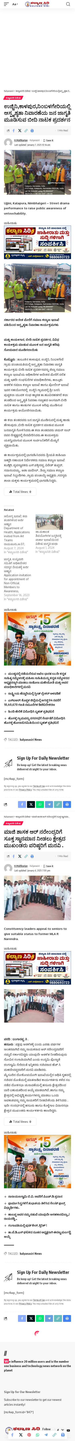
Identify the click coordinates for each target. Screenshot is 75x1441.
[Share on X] (20, 130)
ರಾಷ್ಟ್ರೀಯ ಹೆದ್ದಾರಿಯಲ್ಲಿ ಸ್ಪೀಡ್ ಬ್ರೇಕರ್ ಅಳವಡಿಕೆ (34, 693)
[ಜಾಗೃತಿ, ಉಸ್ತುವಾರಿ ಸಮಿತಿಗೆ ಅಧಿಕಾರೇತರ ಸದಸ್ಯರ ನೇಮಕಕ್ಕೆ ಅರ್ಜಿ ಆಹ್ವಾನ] (20, 579)
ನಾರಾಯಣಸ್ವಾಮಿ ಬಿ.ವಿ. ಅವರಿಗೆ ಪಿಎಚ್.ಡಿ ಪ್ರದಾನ (35, 1196)
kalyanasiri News (31, 739)
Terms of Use (39, 786)
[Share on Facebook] (13, 130)
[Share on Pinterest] (29, 1435)
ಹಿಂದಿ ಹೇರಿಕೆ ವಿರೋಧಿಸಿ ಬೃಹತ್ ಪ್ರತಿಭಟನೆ (31, 711)
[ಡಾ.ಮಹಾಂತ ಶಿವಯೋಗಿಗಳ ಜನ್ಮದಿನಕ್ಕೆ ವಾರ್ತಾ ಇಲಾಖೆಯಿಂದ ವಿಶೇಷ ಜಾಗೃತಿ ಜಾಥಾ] (49, 522)
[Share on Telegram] (46, 1435)
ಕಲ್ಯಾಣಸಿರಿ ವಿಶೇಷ (13, 98)
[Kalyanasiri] (37, 4)
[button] (7, 4)
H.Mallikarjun (21, 140)
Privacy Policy (25, 789)
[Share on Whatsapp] (37, 1435)
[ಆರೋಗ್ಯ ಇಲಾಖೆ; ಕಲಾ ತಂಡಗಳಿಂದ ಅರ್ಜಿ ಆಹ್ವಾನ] (20, 534)
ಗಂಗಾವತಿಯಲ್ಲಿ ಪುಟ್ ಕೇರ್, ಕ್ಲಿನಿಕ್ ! (27, 1225)
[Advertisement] (37, 47)
